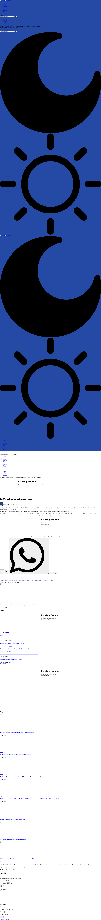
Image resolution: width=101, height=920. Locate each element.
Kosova (18, 504)
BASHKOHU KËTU (48, 580)
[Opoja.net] (5, 0)
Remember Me (4, 914)
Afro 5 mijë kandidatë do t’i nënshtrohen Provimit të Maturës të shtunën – (14, 637)
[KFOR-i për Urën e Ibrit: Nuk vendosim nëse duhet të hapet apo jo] (11, 750)
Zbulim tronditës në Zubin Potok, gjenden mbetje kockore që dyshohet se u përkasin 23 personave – (19, 654)
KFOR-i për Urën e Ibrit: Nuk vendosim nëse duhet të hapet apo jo (12, 643)
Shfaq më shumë (9, 30)
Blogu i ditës (4, 632)
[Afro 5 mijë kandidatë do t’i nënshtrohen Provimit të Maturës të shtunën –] (11, 728)
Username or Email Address (6, 909)
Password (2, 911)
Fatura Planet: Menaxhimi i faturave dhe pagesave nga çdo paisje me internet (18, 858)
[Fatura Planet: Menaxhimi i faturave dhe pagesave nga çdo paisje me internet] (11, 856)
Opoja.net (5, 504)
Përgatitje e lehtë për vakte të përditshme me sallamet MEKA (14, 819)
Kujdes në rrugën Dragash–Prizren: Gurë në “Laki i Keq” (11, 659)
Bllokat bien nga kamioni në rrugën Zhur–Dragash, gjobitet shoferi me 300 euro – (19, 604)
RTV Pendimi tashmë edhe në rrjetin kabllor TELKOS (13, 839)
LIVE (1, 635)
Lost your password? (4, 919)
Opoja (10, 651)
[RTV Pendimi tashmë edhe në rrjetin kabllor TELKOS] (11, 836)
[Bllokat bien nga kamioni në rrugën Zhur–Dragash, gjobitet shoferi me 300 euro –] (14, 602)
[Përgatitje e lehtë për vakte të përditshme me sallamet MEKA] (11, 816)
